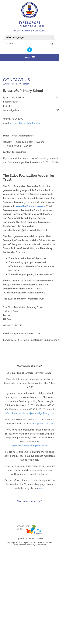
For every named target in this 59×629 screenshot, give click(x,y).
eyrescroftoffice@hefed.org (25, 123)
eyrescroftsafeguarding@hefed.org (29, 445)
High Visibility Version (25, 539)
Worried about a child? (29, 501)
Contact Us (25, 84)
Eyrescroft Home (11, 84)
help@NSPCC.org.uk (42, 423)
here (40, 488)
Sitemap (39, 539)
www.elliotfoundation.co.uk (30, 206)
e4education (41, 545)
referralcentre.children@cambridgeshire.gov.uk (30, 413)
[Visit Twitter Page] (29, 49)
